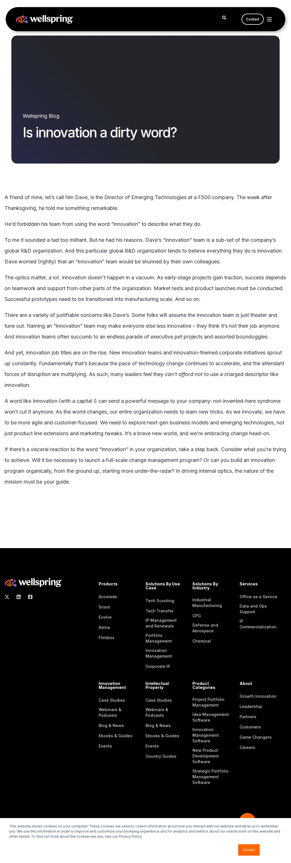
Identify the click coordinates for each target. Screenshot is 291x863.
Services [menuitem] (249, 584)
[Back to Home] (44, 19)
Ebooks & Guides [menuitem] (115, 735)
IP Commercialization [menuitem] (258, 624)
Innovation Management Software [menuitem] (205, 735)
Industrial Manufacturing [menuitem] (207, 602)
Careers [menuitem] (247, 747)
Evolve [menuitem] (105, 617)
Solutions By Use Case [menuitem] (163, 586)
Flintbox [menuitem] (106, 637)
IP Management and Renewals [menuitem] (161, 623)
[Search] (224, 17)
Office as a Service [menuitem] (258, 596)
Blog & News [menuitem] (111, 725)
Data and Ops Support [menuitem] (253, 609)
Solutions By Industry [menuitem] (205, 586)
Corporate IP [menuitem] (158, 666)
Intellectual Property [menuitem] (157, 686)
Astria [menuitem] (104, 627)
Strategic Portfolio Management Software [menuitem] (210, 777)
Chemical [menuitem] (201, 641)
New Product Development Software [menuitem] (205, 756)
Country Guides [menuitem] (161, 756)
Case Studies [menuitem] (112, 700)
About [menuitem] (246, 684)
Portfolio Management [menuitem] (159, 638)
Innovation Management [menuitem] (159, 653)
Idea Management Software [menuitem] (210, 717)
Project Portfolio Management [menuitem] (208, 702)
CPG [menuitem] (196, 615)
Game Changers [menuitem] (256, 737)
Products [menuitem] (108, 584)
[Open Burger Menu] (269, 19)
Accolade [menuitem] (108, 596)
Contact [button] (252, 19)
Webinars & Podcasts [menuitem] (110, 712)
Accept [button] (249, 850)
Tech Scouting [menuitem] (160, 600)
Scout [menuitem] (104, 606)
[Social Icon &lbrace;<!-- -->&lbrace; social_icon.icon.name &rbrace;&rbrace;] (9, 596)
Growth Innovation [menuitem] (258, 696)
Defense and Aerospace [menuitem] (205, 628)
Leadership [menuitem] (251, 706)
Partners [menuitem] (248, 716)
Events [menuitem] (105, 746)
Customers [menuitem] (250, 726)
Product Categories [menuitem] (203, 686)
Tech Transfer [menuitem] (160, 610)
